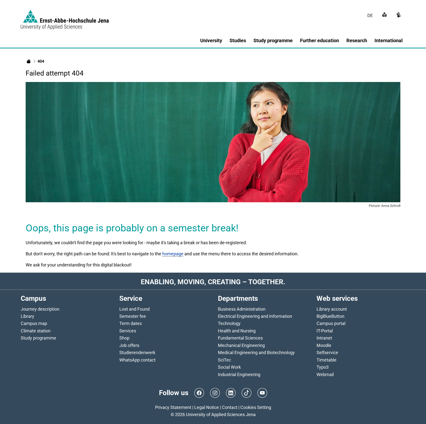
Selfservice (327, 352)
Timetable (327, 360)
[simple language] (384, 15)
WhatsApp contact (137, 360)
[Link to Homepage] (65, 17)
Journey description (40, 309)
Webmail (325, 374)
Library (27, 316)
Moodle (324, 345)
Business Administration (242, 309)
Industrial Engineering (239, 374)
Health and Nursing (237, 330)
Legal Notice (206, 407)
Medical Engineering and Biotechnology (256, 352)
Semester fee (132, 316)
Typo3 (323, 367)
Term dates (130, 323)
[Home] (29, 61)
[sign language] (398, 15)
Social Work (229, 367)
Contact (229, 407)
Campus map (34, 323)
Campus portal (331, 323)
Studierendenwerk (137, 352)
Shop (124, 338)
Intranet (324, 338)
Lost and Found (134, 309)
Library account (332, 309)
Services (127, 330)
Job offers (129, 345)
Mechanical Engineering (241, 345)
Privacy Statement (173, 407)
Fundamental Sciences (240, 338)
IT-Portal (325, 330)
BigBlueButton (330, 316)
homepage (172, 253)
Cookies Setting (255, 407)
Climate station (36, 330)
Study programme (38, 338)
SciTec (224, 360)
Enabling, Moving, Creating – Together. (213, 282)
